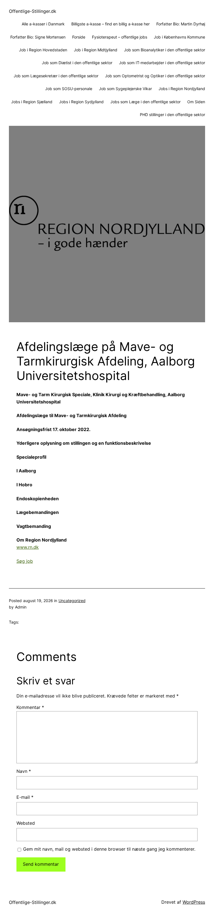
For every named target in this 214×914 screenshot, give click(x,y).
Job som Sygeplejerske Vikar (125, 88)
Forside (78, 37)
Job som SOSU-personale (68, 88)
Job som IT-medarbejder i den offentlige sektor (162, 62)
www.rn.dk (27, 547)
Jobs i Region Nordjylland (182, 88)
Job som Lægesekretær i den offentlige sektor (56, 75)
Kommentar (30, 707)
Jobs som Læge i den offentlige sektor (145, 101)
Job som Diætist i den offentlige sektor (77, 62)
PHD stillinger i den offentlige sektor (172, 114)
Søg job (24, 561)
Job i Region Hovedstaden (43, 49)
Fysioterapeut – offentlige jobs (119, 37)
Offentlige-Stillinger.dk (32, 11)
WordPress (194, 902)
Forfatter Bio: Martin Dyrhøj (180, 23)
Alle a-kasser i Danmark (43, 23)
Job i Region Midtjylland (95, 49)
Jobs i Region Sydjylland (81, 101)
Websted (25, 823)
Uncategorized (72, 600)
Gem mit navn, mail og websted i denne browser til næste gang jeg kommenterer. (109, 849)
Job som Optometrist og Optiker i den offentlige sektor (155, 75)
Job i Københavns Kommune (179, 37)
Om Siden (196, 101)
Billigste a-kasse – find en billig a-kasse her (110, 23)
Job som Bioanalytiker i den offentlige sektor (164, 49)
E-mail (24, 797)
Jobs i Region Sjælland (31, 101)
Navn (23, 771)
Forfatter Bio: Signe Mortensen (37, 37)
